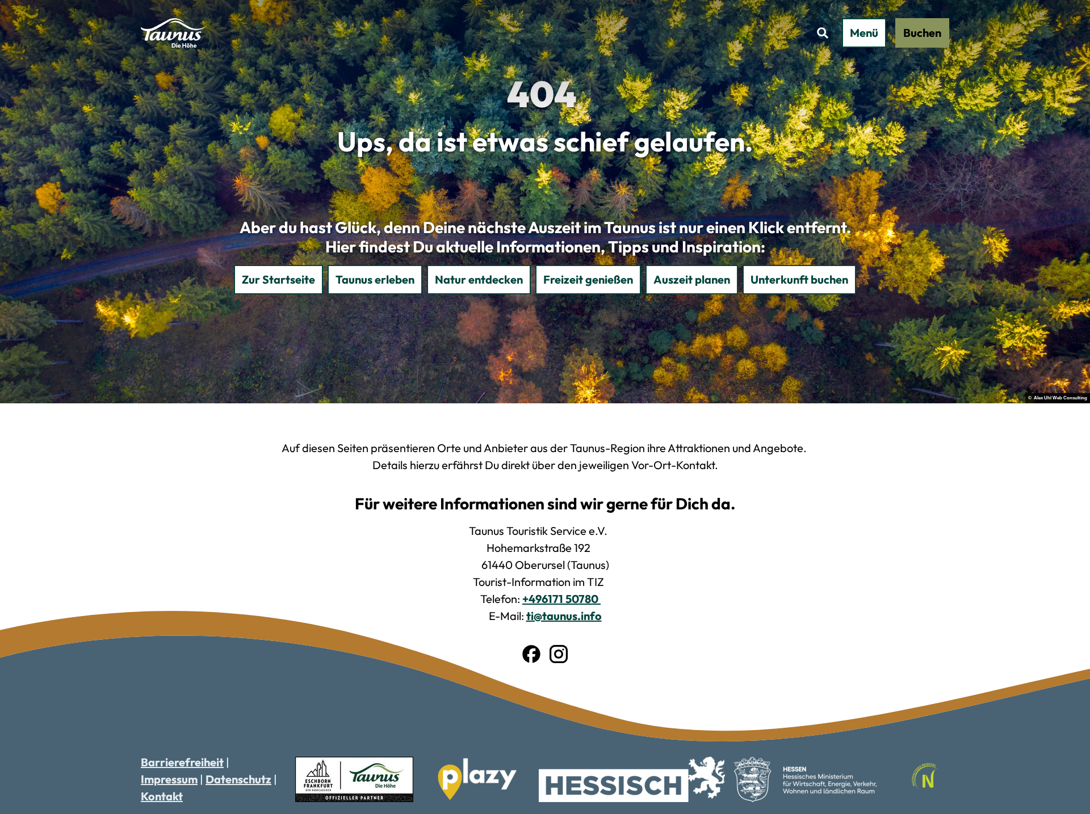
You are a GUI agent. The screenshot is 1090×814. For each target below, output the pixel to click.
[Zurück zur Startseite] (174, 33)
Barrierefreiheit (182, 762)
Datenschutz (238, 779)
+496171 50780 (561, 599)
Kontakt (162, 796)
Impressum (169, 779)
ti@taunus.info (564, 616)
